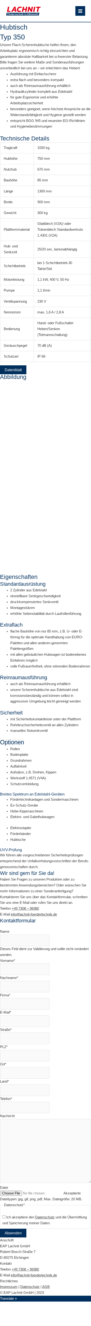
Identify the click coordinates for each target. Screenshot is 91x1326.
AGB (46, 1287)
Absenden (13, 1233)
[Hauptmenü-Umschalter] (80, 11)
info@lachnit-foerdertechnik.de (34, 914)
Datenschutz (30, 1287)
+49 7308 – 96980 (25, 908)
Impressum (9, 1287)
